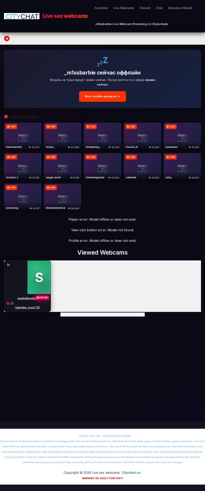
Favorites (101, 8)
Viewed (145, 8)
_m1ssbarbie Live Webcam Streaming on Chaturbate (131, 24)
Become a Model (180, 8)
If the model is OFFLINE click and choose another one (102, 315)
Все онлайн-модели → (102, 96)
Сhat (159, 8)
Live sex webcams (65, 16)
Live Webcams (124, 8)
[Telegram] (7, 38)
